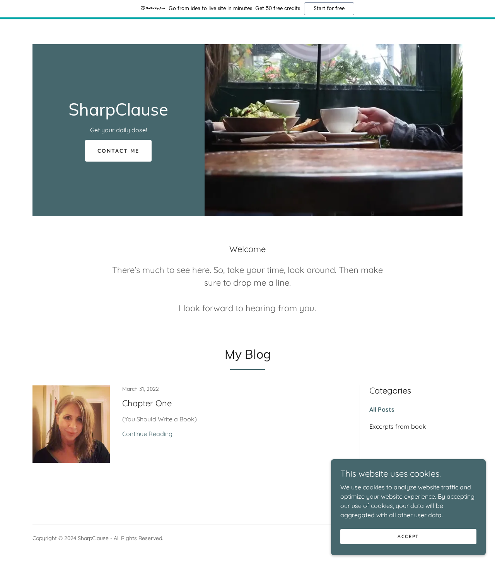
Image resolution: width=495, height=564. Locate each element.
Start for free (329, 8)
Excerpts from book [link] (397, 426)
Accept (408, 536)
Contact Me (118, 150)
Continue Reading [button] (147, 434)
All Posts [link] (381, 409)
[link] (118, 113)
